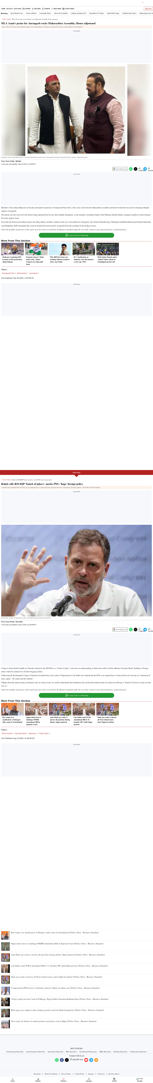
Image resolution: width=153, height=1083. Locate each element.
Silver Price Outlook (61, 13)
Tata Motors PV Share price (88, 1052)
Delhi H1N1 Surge (113, 13)
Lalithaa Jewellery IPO (78, 13)
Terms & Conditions (51, 1074)
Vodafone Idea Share (129, 13)
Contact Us (101, 1074)
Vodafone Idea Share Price (138, 1052)
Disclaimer (37, 1074)
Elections (17, 8)
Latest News (69, 8)
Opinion (47, 8)
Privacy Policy (66, 1074)
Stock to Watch (31, 13)
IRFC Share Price (71, 1052)
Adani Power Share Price (55, 1052)
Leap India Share (45, 13)
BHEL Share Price (105, 1052)
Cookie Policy (79, 1074)
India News (57, 8)
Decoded (37, 8)
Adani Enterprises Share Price (35, 1052)
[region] (76, 47)
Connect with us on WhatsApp (78, 235)
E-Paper (27, 8)
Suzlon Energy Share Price (15, 1052)
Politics (9, 8)
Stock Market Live (17, 13)
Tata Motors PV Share (96, 13)
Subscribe (148, 9)
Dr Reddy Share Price (120, 1052)
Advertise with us (113, 1074)
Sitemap (90, 1074)
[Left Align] (2, 3)
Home (3, 8)
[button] (131, 169)
